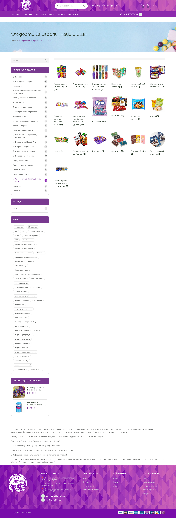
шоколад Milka (35, 369)
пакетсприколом (21, 326)
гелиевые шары (21, 292)
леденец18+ (19, 304)
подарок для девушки (23, 335)
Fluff (23, 231)
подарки (37, 330)
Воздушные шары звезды (25, 244)
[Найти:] (30, 60)
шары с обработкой (23, 365)
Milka (17, 235)
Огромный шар (20, 266)
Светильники (20, 279)
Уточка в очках (37, 279)
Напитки (40, 253)
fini (16, 231)
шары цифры (20, 369)
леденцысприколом (22, 313)
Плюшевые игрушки (22, 270)
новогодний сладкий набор (25, 322)
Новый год (19, 261)
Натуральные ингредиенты (26, 257)
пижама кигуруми (22, 330)
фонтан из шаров (22, 356)
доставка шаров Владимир (26, 296)
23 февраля (32, 227)
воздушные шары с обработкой (27, 287)
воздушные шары (21, 283)
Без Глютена (28, 240)
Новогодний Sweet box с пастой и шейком (35, 389)
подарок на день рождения (25, 352)
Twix (15, 209)
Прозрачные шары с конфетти (27, 274)
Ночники (31, 261)
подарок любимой (22, 348)
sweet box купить (31, 235)
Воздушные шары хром (24, 248)
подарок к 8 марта (22, 343)
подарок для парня (22, 339)
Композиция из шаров (23, 253)
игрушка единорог (22, 300)
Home (13, 41)
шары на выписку (21, 360)
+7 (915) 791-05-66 (129, 14)
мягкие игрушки (21, 317)
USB (16, 240)
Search (84, 6)
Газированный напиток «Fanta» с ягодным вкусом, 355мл (35, 404)
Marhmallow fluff (36, 231)
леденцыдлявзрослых (23, 309)
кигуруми (38, 300)
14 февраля (19, 227)
